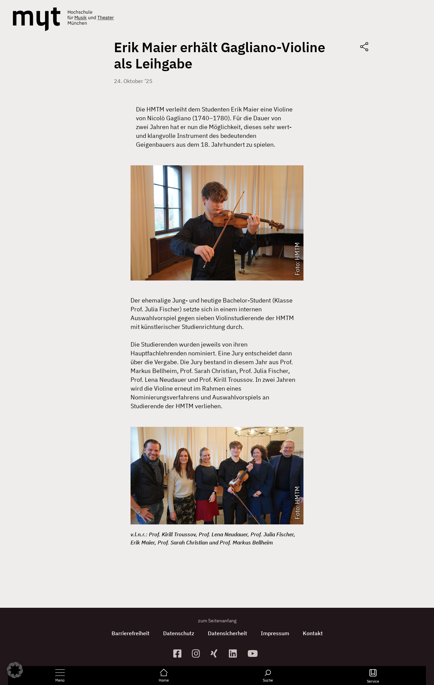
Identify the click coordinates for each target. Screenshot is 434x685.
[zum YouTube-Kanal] (254, 653)
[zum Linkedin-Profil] (235, 653)
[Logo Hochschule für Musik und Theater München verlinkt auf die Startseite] (36, 19)
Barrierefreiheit (131, 633)
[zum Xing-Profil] (217, 653)
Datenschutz (178, 633)
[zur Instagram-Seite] (198, 653)
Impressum (275, 633)
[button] (15, 670)
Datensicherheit (227, 633)
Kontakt (313, 633)
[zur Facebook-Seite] (179, 653)
